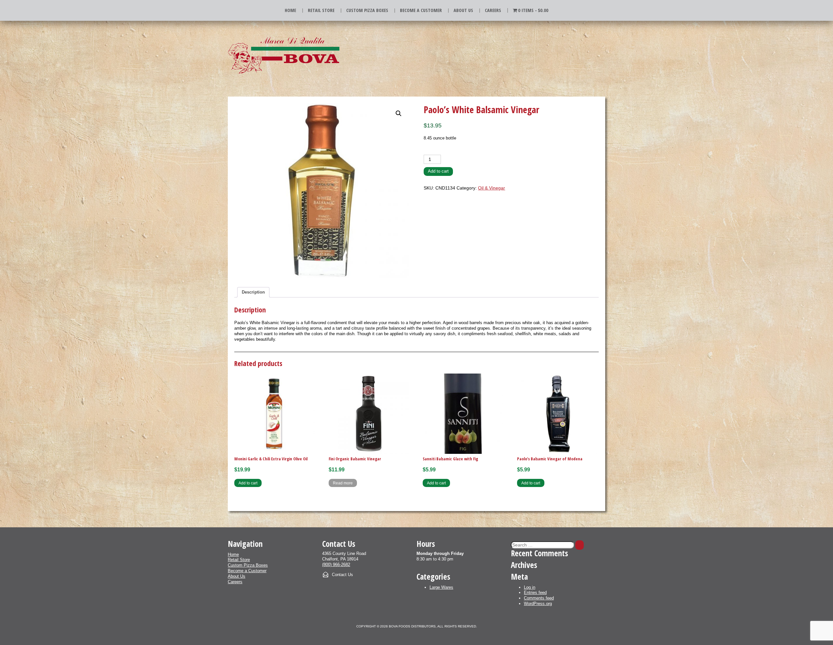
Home (290, 10)
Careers (493, 10)
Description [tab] (253, 292)
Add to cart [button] (248, 483)
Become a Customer (421, 10)
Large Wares (441, 587)
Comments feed (539, 598)
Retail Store (321, 10)
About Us (463, 10)
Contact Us (342, 574)
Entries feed (535, 592)
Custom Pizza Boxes (367, 10)
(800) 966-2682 (336, 564)
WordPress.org (538, 603)
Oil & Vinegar (491, 188)
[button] (398, 113)
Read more (343, 483)
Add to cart (438, 171)
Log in (529, 587)
